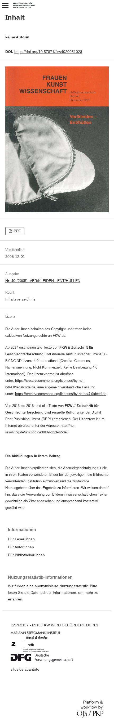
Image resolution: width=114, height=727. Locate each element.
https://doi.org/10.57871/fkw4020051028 (48, 52)
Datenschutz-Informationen (53, 592)
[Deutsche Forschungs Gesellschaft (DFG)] (46, 660)
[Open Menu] (5, 5)
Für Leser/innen (21, 539)
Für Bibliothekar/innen (26, 555)
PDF (17, 231)
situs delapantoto (25, 669)
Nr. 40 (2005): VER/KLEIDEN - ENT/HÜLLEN (42, 281)
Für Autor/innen (21, 547)
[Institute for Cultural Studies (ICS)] (34, 651)
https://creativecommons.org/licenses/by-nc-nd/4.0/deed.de (60, 394)
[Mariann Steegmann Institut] (39, 638)
